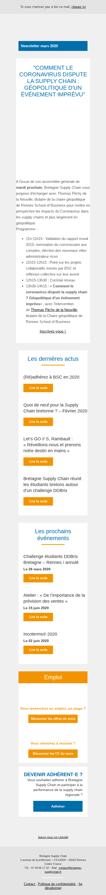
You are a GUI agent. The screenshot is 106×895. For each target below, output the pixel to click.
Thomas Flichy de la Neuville (54, 310)
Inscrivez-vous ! (53, 331)
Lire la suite (38, 388)
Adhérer (58, 806)
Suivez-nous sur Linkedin (53, 837)
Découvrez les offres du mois (53, 719)
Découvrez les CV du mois (53, 753)
